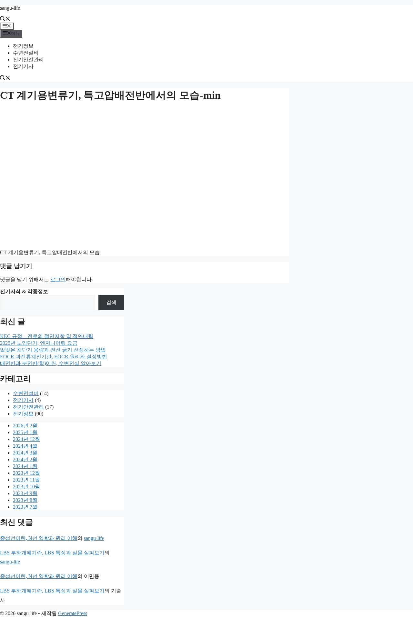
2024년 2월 (25, 459)
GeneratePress (72, 613)
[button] (5, 19)
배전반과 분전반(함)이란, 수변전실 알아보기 (50, 363)
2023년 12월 (26, 473)
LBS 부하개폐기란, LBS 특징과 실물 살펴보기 (52, 552)
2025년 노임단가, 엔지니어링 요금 (38, 343)
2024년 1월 (25, 466)
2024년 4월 (25, 446)
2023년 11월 (26, 480)
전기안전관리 (28, 59)
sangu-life (10, 8)
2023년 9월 (25, 493)
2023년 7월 (25, 507)
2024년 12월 (26, 439)
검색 (111, 302)
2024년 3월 (25, 452)
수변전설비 (26, 52)
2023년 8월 (25, 500)
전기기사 (23, 66)
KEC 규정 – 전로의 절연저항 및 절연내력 (46, 336)
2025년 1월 (25, 432)
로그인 (58, 279)
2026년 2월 (25, 425)
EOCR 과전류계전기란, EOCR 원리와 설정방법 (53, 356)
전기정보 (23, 46)
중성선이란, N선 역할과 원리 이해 (38, 538)
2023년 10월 (26, 486)
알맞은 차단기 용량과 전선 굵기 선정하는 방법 (53, 350)
